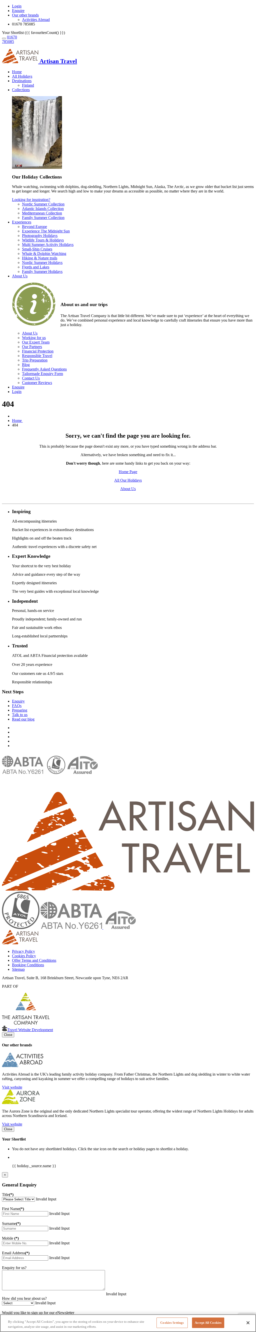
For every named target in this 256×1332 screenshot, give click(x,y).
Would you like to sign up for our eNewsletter (38, 1313)
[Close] (248, 1322)
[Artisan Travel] (128, 889)
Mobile (10, 1238)
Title (8, 1194)
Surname (11, 1223)
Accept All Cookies (208, 1323)
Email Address (16, 1253)
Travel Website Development (30, 1030)
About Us (20, 276)
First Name (13, 1209)
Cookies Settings (172, 1323)
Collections (21, 90)
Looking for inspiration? (31, 199)
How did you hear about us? (24, 1298)
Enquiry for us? (14, 1268)
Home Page (128, 472)
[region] (128, 1323)
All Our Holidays (128, 480)
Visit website (12, 1087)
